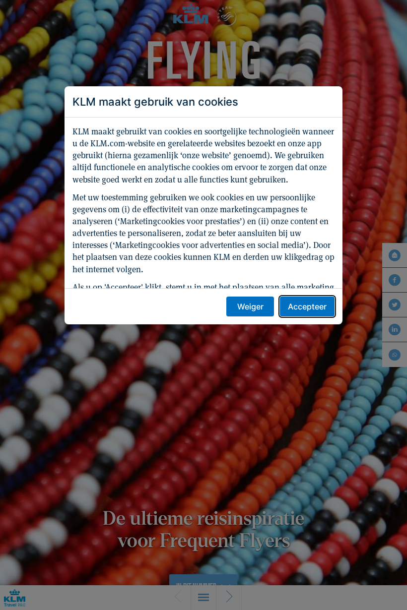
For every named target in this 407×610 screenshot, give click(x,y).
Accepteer (307, 306)
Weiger (250, 306)
